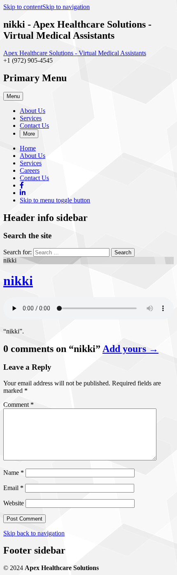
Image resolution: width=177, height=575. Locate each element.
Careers (30, 170)
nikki (18, 280)
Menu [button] (13, 96)
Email (13, 487)
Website (13, 503)
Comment (18, 404)
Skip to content (22, 6)
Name (13, 472)
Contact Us (34, 125)
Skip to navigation (66, 6)
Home (28, 148)
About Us (32, 110)
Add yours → (130, 348)
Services (31, 118)
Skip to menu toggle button (55, 200)
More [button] (29, 134)
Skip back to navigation (34, 533)
